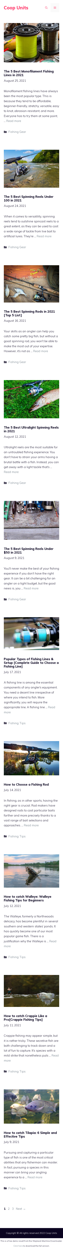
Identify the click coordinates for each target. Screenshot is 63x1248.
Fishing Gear (17, 132)
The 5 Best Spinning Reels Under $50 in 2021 (29, 550)
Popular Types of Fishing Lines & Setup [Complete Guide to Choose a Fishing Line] (31, 662)
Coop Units (16, 8)
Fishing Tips (17, 723)
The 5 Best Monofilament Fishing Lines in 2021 (29, 73)
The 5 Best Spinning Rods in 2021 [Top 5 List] (29, 313)
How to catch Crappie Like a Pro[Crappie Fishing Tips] (25, 1017)
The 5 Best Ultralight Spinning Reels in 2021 (31, 429)
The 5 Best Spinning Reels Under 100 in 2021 (29, 198)
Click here (18, 1246)
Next (21, 1209)
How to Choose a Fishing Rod (26, 784)
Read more (13, 121)
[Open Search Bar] (46, 7)
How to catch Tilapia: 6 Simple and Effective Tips (30, 1134)
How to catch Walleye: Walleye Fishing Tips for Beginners (27, 898)
